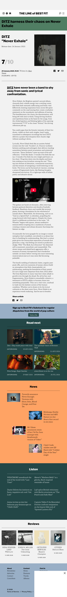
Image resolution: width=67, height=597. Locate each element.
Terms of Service (13, 592)
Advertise (10, 573)
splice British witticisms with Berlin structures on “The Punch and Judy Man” (46, 492)
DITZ (6, 36)
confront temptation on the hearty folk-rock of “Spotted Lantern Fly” (47, 506)
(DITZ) (14, 76)
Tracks (26, 576)
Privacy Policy (27, 592)
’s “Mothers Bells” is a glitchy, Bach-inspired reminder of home (45, 480)
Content (26, 568)
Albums (6, 76)
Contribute (11, 578)
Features (26, 573)
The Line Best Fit (33, 13)
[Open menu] (63, 13)
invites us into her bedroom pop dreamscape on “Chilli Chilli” (19, 504)
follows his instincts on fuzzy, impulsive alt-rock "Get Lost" (19, 492)
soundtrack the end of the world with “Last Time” (19, 480)
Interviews (12, 349)
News (25, 571)
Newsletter (11, 571)
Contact (10, 576)
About (9, 568)
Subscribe (34, 315)
